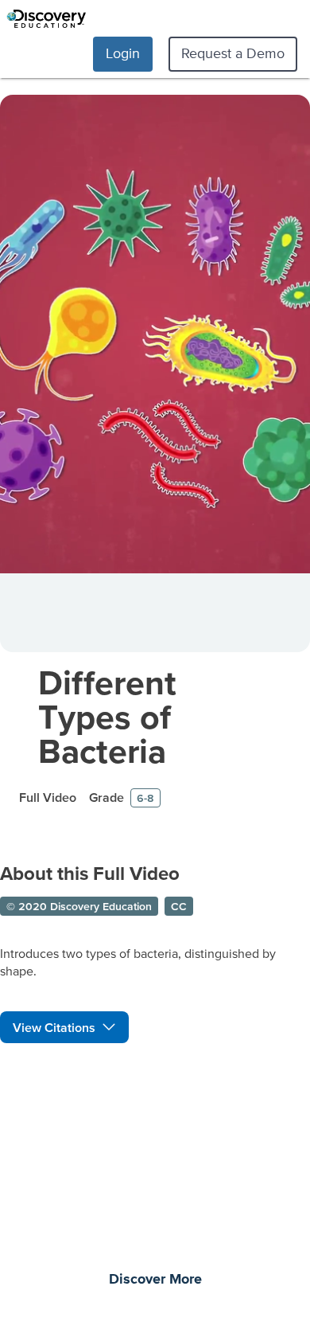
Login (123, 53)
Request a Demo (233, 53)
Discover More (155, 1279)
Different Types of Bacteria (107, 716)
